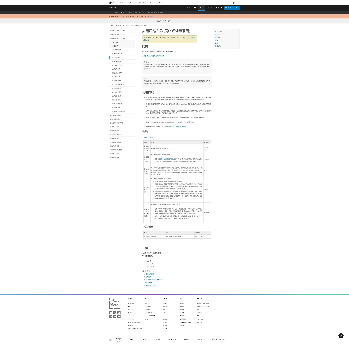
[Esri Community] (110, 316)
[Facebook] (110, 312)
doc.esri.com (151, 16)
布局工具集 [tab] (115, 46)
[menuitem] (135, 303)
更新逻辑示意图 (114, 157)
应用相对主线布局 (117, 92)
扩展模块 (209, 8)
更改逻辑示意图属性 (116, 115)
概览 (188, 8)
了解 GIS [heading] (165, 298)
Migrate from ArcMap (155, 12)
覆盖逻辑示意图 (114, 146)
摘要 (216, 35)
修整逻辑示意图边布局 (118, 111)
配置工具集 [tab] (115, 42)
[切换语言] (233, 2)
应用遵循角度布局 (117, 53)
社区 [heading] (146, 298)
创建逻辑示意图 (114, 127)
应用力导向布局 (116, 61)
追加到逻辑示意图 (115, 119)
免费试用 (219, 8)
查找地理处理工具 (149, 285)
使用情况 (218, 37)
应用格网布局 (116, 69)
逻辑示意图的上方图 (166, 159)
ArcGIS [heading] (130, 298)
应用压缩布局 (116, 57)
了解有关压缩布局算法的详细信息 (153, 56)
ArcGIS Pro (112, 7)
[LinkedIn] (119, 312)
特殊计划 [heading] (199, 298)
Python (137, 12)
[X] (114, 312)
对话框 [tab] (145, 137)
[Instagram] (114, 316)
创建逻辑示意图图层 (116, 142)
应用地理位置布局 (117, 65)
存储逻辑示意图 (114, 154)
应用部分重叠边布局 (118, 84)
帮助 (122, 12)
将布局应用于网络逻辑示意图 (153, 280)
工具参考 (129, 12)
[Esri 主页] (113, 2)
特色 (195, 8)
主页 (110, 12)
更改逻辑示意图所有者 (116, 123)
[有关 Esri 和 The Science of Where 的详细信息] (114, 304)
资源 (201, 8)
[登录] (239, 2)
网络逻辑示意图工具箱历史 (117, 38)
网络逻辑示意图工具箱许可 (117, 34)
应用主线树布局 (116, 80)
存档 (153, 38)
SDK (144, 12)
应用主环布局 (116, 77)
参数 (216, 40)
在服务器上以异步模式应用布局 (178, 126)
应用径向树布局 (116, 88)
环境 (216, 43)
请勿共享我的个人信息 (218, 339)
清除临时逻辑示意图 (116, 150)
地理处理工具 (120, 25)
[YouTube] (119, 316)
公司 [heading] (181, 298)
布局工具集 (144, 25)
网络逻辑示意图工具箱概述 (117, 30)
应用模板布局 (116, 107)
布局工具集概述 (116, 50)
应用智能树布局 (116, 100)
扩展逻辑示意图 (114, 138)
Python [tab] (152, 137)
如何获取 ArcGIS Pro (231, 8)
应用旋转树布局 (116, 96)
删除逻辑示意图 (114, 130)
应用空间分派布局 (117, 103)
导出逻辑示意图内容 (116, 134)
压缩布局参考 (148, 277)
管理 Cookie (200, 339)
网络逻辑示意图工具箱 (132, 25)
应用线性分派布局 (117, 73)
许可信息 (218, 46)
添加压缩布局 (148, 282)
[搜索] (228, 2)
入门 (116, 12)
